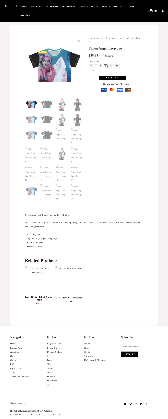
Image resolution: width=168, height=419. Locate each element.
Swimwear (52, 380)
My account (15, 368)
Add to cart (112, 78)
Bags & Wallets (54, 343)
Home (24, 7)
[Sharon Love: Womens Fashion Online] (10, 10)
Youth (24, 15)
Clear (91, 70)
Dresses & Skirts (54, 352)
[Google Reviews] (141, 404)
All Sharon (52, 7)
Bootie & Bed (53, 348)
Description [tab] (30, 215)
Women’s (118, 7)
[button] (41, 7)
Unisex (132, 7)
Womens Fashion (102, 38)
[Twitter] (131, 404)
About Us (35, 7)
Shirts (86, 348)
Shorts (50, 368)
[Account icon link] (162, 11)
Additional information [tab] (49, 215)
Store (12, 372)
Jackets (50, 356)
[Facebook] (120, 404)
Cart (12, 356)
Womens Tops (118, 38)
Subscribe (129, 354)
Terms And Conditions (20, 376)
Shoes (49, 364)
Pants (49, 360)
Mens (104, 7)
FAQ (12, 364)
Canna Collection (88, 7)
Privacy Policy (16, 348)
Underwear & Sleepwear (95, 360)
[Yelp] (146, 404)
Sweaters (51, 376)
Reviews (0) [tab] (67, 215)
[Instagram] (136, 404)
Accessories (68, 7)
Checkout (14, 360)
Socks (49, 372)
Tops (49, 385)
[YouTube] (125, 404)
